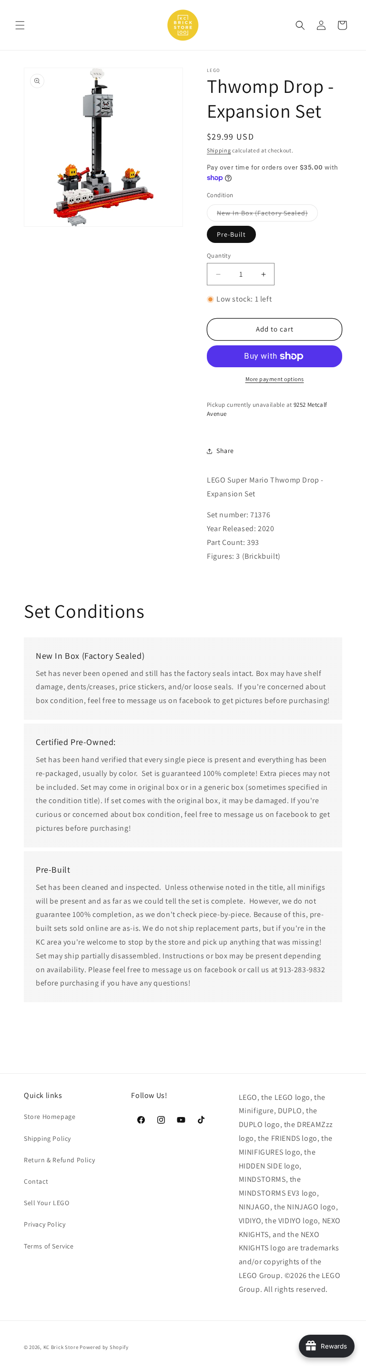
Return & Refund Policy (59, 1160)
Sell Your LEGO (46, 1202)
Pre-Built (231, 234)
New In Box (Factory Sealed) (267, 214)
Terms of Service (49, 1246)
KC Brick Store (61, 1347)
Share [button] (225, 450)
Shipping (219, 150)
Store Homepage (49, 1116)
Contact (36, 1181)
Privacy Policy (44, 1224)
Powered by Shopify (104, 1347)
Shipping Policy (47, 1138)
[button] (20, 25)
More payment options (274, 379)
